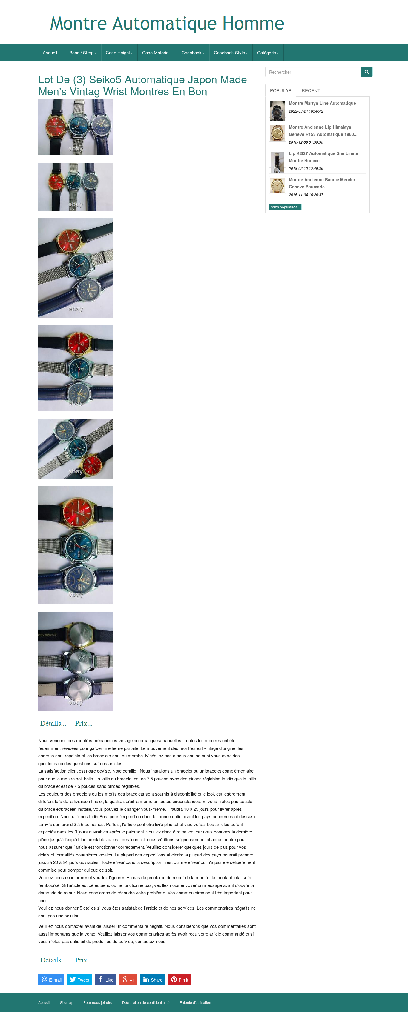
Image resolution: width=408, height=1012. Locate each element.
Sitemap (66, 1002)
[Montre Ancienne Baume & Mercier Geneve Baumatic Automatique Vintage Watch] (277, 185)
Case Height (118, 52)
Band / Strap (81, 52)
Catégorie (266, 52)
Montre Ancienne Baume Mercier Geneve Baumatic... (322, 183)
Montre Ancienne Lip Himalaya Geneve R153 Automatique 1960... (323, 130)
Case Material (155, 52)
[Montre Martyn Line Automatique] (277, 109)
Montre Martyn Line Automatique (322, 103)
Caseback (192, 52)
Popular (281, 90)
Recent (311, 90)
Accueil (50, 52)
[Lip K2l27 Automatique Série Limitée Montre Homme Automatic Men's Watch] (277, 159)
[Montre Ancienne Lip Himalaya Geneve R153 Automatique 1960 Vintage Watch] (277, 133)
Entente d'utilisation (195, 1002)
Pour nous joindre (97, 1002)
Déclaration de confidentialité (146, 1002)
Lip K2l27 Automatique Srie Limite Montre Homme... (323, 156)
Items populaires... (285, 206)
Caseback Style (229, 52)
